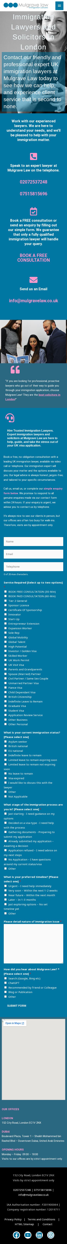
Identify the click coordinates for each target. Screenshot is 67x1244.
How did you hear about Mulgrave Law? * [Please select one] (31, 971)
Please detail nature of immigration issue (32, 921)
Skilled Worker (17, 655)
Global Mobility (18, 637)
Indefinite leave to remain (24, 755)
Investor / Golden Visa (22, 651)
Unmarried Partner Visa (23, 683)
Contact (47, 1224)
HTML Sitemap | (29, 1224)
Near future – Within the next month (31, 895)
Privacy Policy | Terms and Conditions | (33, 1219)
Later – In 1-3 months (22, 899)
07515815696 (33, 193)
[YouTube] (27, 1235)
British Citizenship (20, 697)
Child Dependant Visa (21, 692)
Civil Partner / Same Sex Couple (28, 678)
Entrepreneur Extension (23, 623)
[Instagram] (50, 1235)
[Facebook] (16, 1235)
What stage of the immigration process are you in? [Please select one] (33, 807)
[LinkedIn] (39, 1235)
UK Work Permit (18, 660)
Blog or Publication (20, 992)
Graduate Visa (17, 706)
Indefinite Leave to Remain (25, 701)
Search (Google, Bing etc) (24, 978)
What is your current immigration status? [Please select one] (32, 735)
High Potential (17, 646)
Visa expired (16, 778)
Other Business (18, 719)
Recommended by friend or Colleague (32, 987)
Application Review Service (25, 715)
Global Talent (16, 642)
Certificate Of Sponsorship (25, 610)
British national (18, 746)
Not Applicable (18, 796)
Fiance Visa (15, 687)
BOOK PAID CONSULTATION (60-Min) (32, 596)
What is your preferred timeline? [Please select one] (31, 879)
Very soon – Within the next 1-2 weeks (33, 890)
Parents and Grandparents (25, 669)
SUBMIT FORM (16, 1005)
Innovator (14, 614)
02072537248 (33, 182)
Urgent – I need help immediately (29, 886)
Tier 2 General (17, 601)
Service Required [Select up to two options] (33, 585)
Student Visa (16, 710)
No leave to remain (20, 773)
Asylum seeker (17, 741)
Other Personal (18, 724)
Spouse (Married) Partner (24, 674)
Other (12, 792)
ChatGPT (13, 983)
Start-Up (13, 619)
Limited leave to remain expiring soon (32, 760)
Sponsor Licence (18, 605)
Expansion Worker (20, 628)
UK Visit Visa (16, 665)
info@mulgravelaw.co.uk (33, 300)
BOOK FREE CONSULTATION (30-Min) (32, 591)
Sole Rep (13, 632)
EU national (15, 750)
